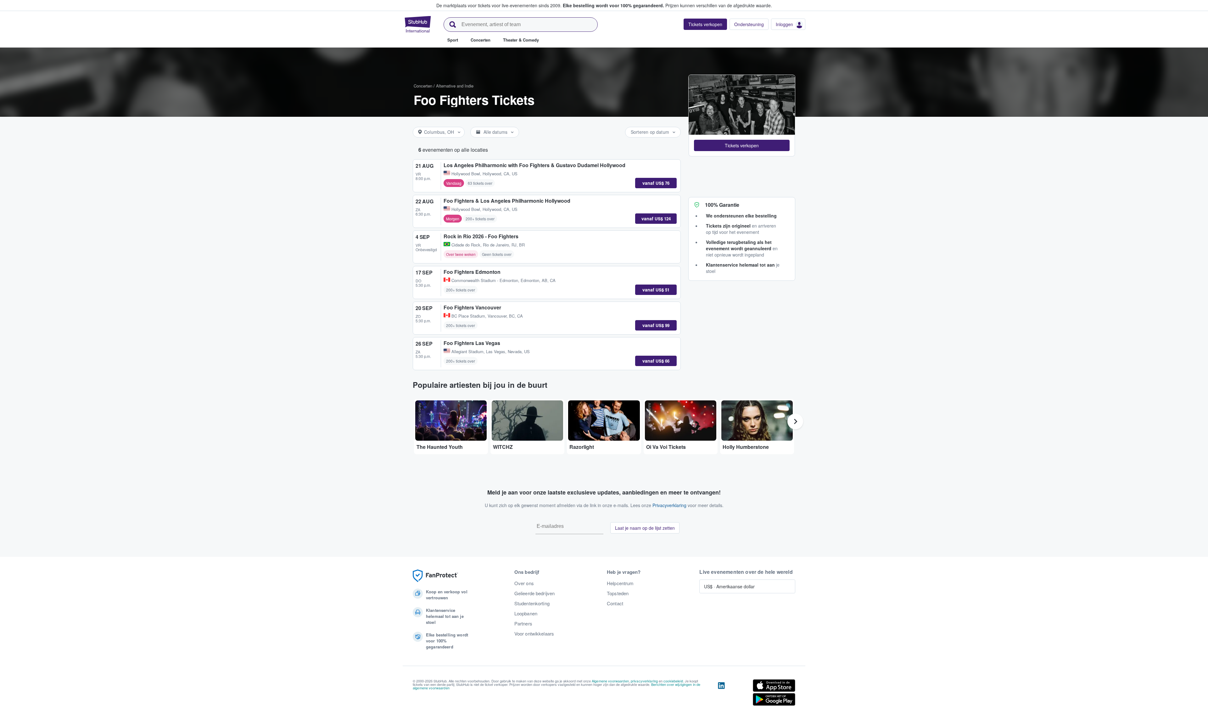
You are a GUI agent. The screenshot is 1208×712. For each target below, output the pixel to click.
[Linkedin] (721, 694)
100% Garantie (722, 204)
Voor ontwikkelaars (534, 633)
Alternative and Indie (454, 86)
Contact (615, 603)
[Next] (795, 421)
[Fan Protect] (435, 575)
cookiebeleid (673, 680)
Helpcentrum (620, 583)
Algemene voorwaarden (610, 680)
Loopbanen (525, 613)
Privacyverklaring (669, 505)
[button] (742, 145)
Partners (523, 623)
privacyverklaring (644, 680)
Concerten (423, 86)
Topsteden (618, 593)
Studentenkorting (532, 603)
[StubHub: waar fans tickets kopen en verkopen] (418, 24)
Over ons (524, 583)
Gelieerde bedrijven (534, 593)
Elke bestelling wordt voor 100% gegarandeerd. (613, 5)
